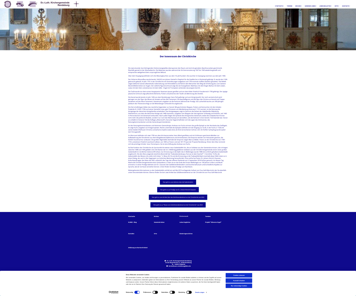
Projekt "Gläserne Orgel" (213, 222)
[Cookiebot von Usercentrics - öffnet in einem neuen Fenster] (114, 292)
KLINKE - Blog (132, 222)
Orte (336, 6)
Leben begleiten (325, 6)
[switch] (155, 292)
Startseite (279, 6)
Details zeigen (199, 292)
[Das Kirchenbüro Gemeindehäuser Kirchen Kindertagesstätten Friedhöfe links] (338, 6)
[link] (279, 6)
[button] (178, 182)
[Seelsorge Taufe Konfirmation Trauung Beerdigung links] (331, 6)
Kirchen (298, 6)
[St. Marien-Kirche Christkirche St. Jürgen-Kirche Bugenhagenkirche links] (301, 6)
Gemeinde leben (310, 6)
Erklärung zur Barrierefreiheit (138, 247)
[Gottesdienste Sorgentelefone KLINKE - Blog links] (283, 6)
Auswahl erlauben (239, 280)
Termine (289, 6)
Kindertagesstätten (186, 233)
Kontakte (345, 6)
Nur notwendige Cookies (239, 286)
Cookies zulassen (239, 275)
